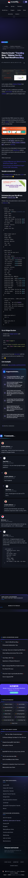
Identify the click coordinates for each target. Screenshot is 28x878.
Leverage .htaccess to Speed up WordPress (14, 650)
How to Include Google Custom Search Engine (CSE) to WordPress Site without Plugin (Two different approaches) (14, 384)
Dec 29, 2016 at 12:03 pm (11, 491)
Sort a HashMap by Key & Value (11, 759)
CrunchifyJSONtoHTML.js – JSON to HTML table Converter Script (15, 377)
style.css (5, 203)
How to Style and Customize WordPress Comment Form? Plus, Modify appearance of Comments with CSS (15, 393)
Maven (4, 808)
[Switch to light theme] (25, 2)
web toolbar (8, 91)
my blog (13, 144)
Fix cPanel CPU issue (8, 668)
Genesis (22, 871)
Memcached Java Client (9, 767)
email (6, 122)
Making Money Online (8, 829)
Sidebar (18, 142)
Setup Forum (14, 723)
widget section (14, 334)
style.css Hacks (7, 838)
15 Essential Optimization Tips (10, 645)
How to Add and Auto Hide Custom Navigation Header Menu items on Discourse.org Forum (15, 416)
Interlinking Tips (21, 720)
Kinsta (16, 873)
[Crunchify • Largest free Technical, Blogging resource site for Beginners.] (3, 871)
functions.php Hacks (8, 832)
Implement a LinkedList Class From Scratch (14, 764)
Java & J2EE (6, 785)
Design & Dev (6, 796)
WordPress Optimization (9, 425)
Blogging (5, 826)
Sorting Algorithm (20, 713)
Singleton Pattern (8, 704)
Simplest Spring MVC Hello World (11, 742)
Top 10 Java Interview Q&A (9, 756)
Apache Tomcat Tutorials (9, 793)
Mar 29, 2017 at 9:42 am (9, 506)
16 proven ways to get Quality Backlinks (13, 673)
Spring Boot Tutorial (8, 745)
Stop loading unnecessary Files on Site (13, 653)
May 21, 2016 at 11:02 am (8, 536)
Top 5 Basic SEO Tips (8, 657)
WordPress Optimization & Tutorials (11, 820)
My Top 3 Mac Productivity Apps (14, 734)
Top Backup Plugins (20, 716)
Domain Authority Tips (9, 720)
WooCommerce (7, 841)
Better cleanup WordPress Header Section (13, 665)
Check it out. (16, 690)
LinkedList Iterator (8, 707)
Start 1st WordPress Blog (12, 642)
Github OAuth (7, 713)
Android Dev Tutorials (8, 790)
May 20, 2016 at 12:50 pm (6, 521)
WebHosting (6, 835)
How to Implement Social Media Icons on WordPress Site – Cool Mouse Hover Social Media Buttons (14, 408)
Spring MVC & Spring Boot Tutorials (11, 805)
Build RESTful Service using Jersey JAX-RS (14, 751)
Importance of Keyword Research (11, 661)
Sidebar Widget (17, 84)
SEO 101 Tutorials (7, 817)
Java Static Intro (8, 710)
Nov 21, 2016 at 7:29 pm (6, 447)
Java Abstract (22, 707)
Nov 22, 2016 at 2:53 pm (8, 462)
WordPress (16, 150)
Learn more (14, 692)
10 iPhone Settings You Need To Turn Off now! (14, 737)
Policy (22, 874)
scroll (21, 174)
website (4, 93)
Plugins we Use (7, 716)
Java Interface (21, 710)
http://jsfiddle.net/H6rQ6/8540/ (17, 365)
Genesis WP (6, 823)
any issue (17, 354)
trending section (8, 174)
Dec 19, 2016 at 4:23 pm (9, 477)
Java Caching (21, 704)
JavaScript (5, 802)
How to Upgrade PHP (8, 676)
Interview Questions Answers (10, 799)
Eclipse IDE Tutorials (8, 788)
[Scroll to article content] (14, 17)
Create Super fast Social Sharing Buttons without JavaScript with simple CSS (15, 401)
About (5, 874)
